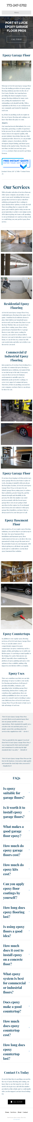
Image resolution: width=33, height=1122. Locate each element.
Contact (25, 1112)
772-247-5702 (16, 1119)
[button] (16, 793)
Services (13, 1112)
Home (7, 1112)
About (19, 1112)
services (4, 151)
